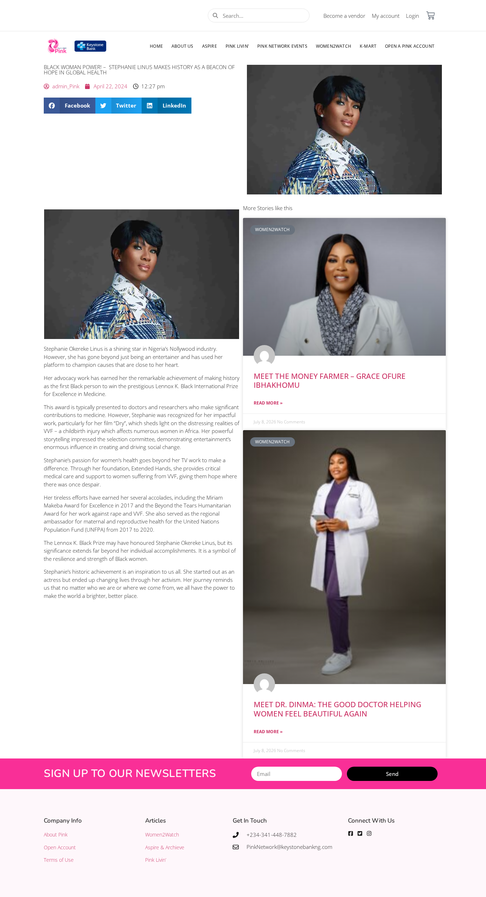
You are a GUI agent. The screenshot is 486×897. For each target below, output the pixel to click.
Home (156, 46)
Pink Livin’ (237, 46)
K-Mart (368, 46)
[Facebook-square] (350, 833)
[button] (69, 106)
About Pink (56, 834)
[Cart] (430, 15)
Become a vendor (344, 15)
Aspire (209, 46)
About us (182, 46)
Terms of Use (59, 859)
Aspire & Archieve (164, 847)
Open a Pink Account (409, 46)
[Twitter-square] (360, 833)
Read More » (268, 403)
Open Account (60, 847)
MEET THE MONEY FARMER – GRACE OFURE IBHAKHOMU (330, 380)
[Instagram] (369, 833)
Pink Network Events (282, 46)
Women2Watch (333, 46)
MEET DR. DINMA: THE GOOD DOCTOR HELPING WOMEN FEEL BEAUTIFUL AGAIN (337, 708)
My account (386, 15)
